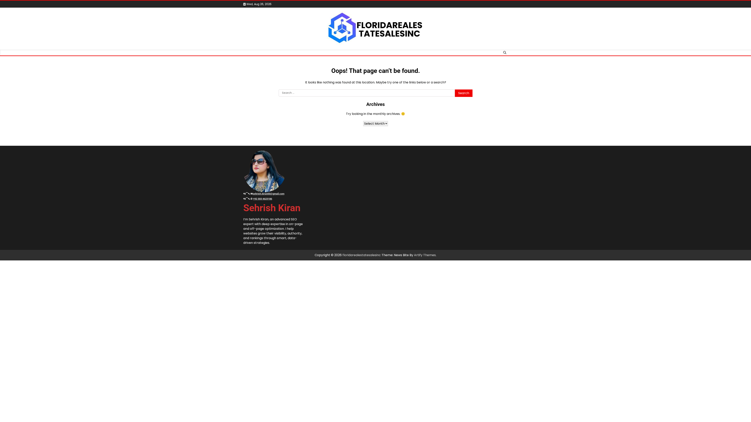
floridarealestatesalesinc (361, 255)
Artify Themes (425, 255)
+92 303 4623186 (262, 198)
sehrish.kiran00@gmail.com (268, 193)
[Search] (505, 52)
